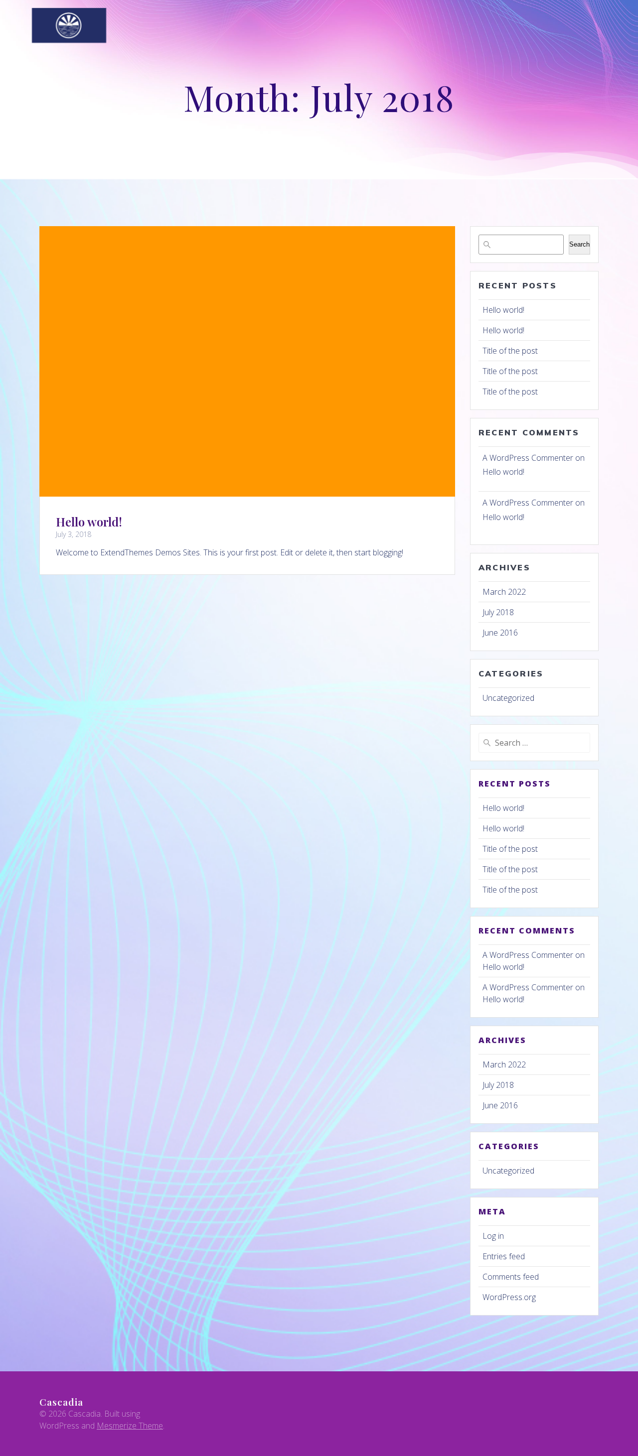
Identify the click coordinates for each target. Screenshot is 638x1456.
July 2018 (498, 612)
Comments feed (510, 1276)
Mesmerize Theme (130, 1425)
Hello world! (89, 521)
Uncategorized (508, 697)
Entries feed (503, 1256)
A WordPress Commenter (527, 457)
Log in (493, 1235)
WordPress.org (509, 1297)
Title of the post (510, 350)
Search (579, 244)
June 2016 (500, 632)
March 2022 (504, 591)
